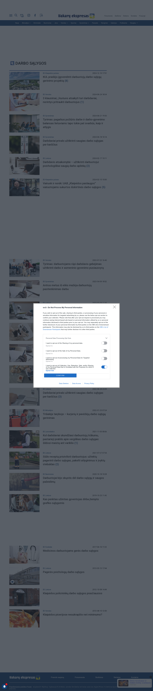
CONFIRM (60, 375)
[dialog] (76, 345)
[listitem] (76, 338)
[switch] (104, 343)
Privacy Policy (89, 383)
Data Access (76, 383)
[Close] (115, 308)
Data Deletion (64, 383)
